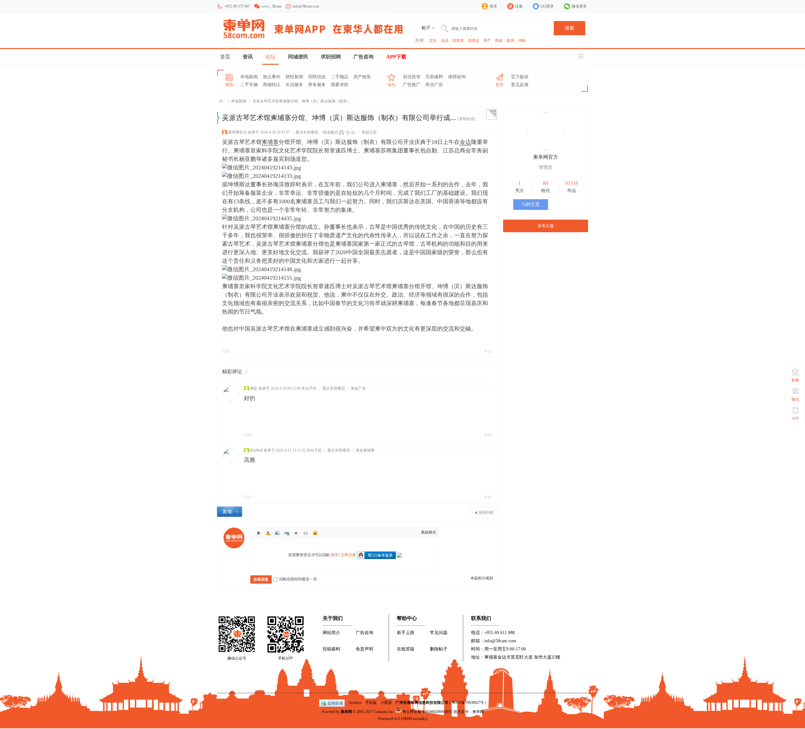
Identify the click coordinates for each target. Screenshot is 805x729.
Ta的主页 (531, 204)
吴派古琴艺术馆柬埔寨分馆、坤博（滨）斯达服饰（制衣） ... (303, 101)
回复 (226, 351)
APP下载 (396, 56)
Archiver (355, 702)
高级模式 (428, 532)
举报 (487, 351)
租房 (510, 40)
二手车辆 (249, 84)
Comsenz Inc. (384, 712)
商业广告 (434, 84)
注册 (519, 6)
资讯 (248, 56)
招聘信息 (317, 76)
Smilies (315, 533)
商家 (498, 40)
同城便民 (298, 56)
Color (268, 533)
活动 (444, 40)
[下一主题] (353, 132)
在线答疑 (405, 649)
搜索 (569, 27)
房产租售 (362, 76)
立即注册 (348, 555)
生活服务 (294, 84)
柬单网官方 (237, 132)
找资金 (473, 40)
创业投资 (411, 76)
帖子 (426, 27)
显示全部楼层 (307, 132)
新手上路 (405, 632)
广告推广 (411, 84)
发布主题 (545, 225)
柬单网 (346, 712)
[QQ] (332, 702)
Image (277, 533)
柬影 (254, 388)
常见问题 (438, 632)
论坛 (270, 56)
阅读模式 (330, 132)
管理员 (545, 167)
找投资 (458, 40)
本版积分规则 (481, 578)
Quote (296, 533)
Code (306, 533)
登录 (493, 6)
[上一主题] (347, 132)
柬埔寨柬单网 (221, 101)
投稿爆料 (331, 649)
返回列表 (485, 512)
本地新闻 (249, 76)
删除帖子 (438, 649)
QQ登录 (547, 6)
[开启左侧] (218, 118)
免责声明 (364, 649)
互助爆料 (434, 76)
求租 (522, 40)
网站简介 (331, 632)
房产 (487, 40)
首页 (225, 56)
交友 (433, 40)
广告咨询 (363, 56)
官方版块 (520, 76)
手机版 (371, 702)
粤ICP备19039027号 (468, 702)
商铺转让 (271, 84)
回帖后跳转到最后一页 (298, 579)
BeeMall (256, 450)
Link (287, 533)
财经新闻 (294, 76)
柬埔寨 (270, 142)
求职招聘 (331, 56)
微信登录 (579, 6)
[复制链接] (466, 119)
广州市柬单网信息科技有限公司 (422, 702)
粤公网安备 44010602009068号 (427, 712)
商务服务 (317, 84)
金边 (465, 142)
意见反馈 (520, 84)
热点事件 (271, 76)
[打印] (341, 132)
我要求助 (339, 84)
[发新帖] (229, 512)
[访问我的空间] (545, 149)
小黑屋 (386, 702)
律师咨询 (457, 76)
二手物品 (339, 76)
